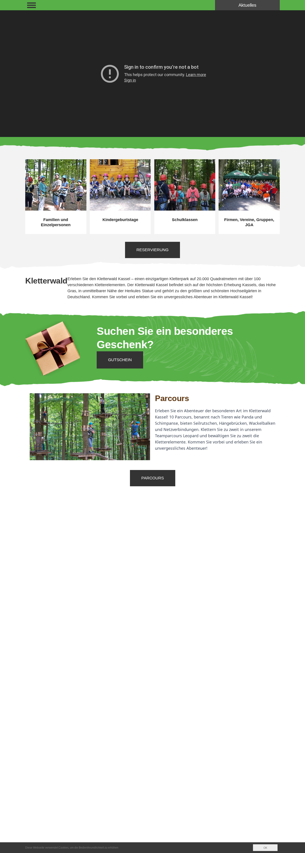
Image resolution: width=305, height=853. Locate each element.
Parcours (172, 398)
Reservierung (152, 250)
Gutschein (120, 360)
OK (265, 847)
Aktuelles (247, 5)
